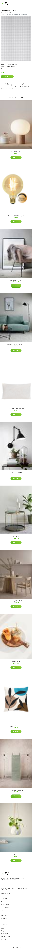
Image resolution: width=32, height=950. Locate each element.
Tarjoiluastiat (4, 915)
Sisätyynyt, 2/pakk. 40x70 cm (16, 408)
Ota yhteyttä (4, 931)
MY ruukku (16, 854)
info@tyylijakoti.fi (5, 893)
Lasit (2, 913)
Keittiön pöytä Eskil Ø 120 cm (16, 601)
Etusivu (3, 14)
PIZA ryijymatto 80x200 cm (16, 790)
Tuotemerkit (11, 64)
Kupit (2, 910)
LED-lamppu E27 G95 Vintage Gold (16, 216)
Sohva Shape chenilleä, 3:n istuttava (16, 344)
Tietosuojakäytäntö (6, 936)
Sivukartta (3, 939)
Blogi (2, 928)
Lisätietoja (7, 76)
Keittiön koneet (5, 907)
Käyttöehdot (4, 933)
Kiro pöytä (16, 536)
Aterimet (3, 901)
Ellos (16, 64)
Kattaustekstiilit (5, 904)
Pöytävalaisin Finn (16, 151)
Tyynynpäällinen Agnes (16, 726)
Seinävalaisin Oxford (16, 472)
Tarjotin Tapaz (16, 661)
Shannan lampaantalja (16, 280)
